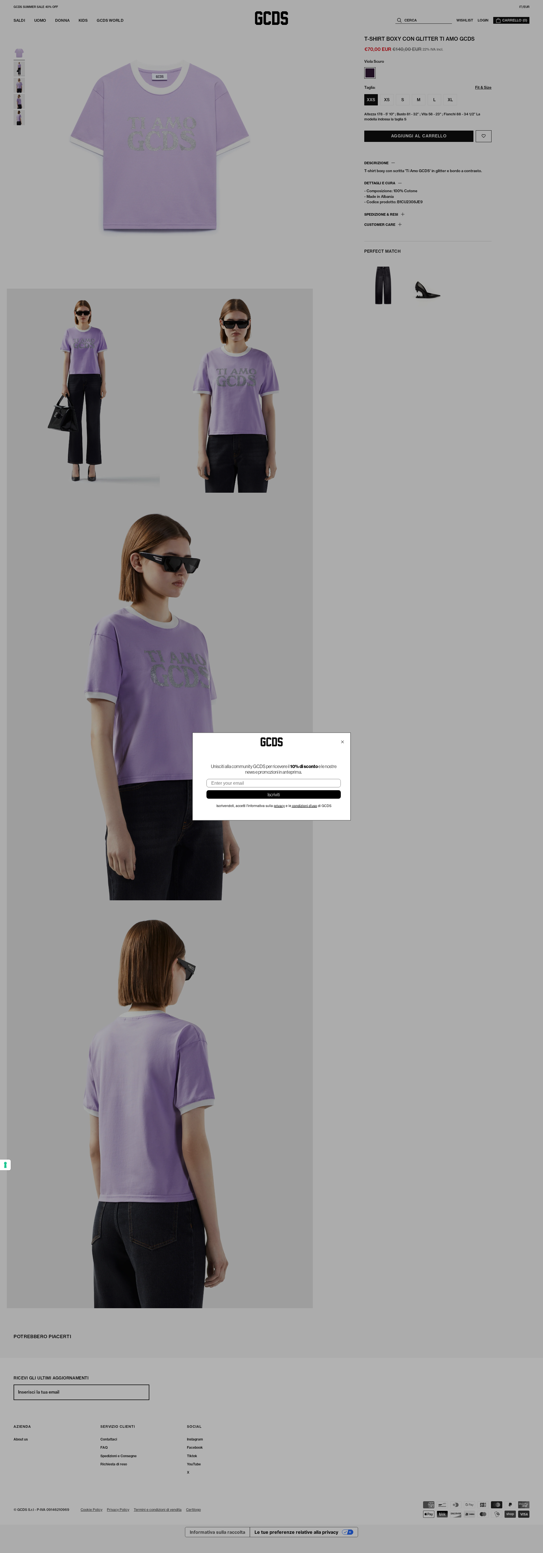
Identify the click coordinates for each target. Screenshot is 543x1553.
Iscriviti (274, 794)
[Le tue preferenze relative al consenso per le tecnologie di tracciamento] (5, 1165)
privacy (279, 806)
